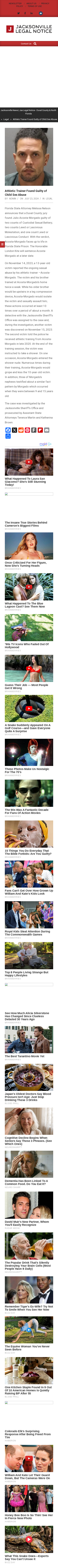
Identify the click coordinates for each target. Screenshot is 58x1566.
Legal (49, 198)
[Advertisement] (29, 77)
